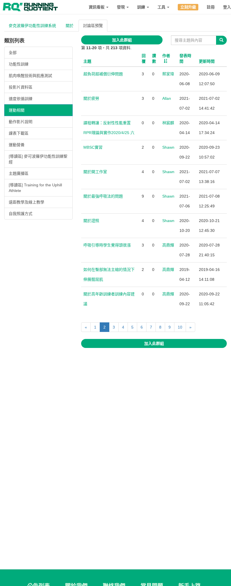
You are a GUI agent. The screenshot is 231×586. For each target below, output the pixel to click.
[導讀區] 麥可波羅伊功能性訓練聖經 (38, 159)
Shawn (168, 147)
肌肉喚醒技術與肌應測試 (30, 75)
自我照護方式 (20, 213)
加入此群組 (122, 40)
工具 (161, 7)
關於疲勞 (91, 98)
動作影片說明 (20, 121)
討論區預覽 (93, 25)
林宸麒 (168, 123)
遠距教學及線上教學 (26, 202)
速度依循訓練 (20, 98)
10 (180, 327)
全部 (13, 52)
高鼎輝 (168, 245)
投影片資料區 (20, 87)
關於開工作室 (95, 171)
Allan (166, 98)
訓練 (141, 7)
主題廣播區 (18, 173)
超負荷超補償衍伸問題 (103, 74)
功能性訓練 (18, 64)
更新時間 (207, 61)
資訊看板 (97, 7)
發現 (121, 7)
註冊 (211, 7)
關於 (70, 25)
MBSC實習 (93, 147)
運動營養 (17, 144)
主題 (87, 61)
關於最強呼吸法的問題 (103, 196)
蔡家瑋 (168, 74)
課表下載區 (18, 133)
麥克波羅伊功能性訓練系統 (32, 25)
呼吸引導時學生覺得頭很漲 (107, 245)
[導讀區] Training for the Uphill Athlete (35, 188)
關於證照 (91, 220)
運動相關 (17, 110)
